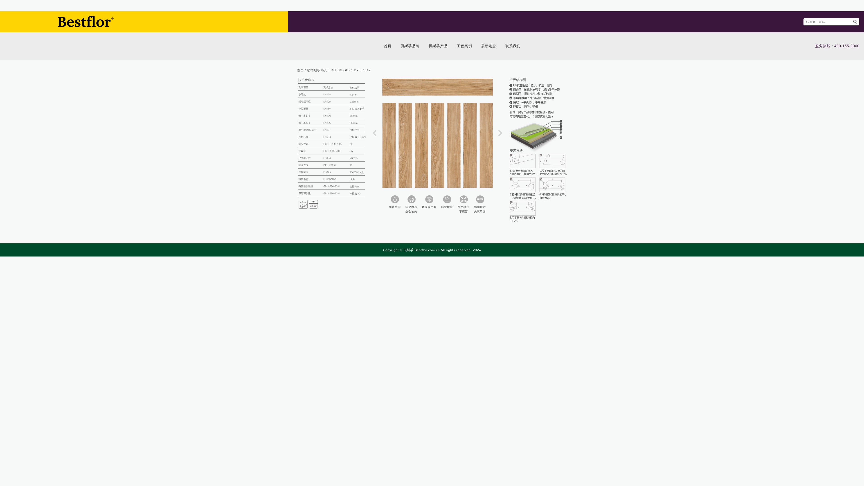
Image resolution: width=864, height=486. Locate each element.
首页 (300, 70)
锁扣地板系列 (317, 70)
